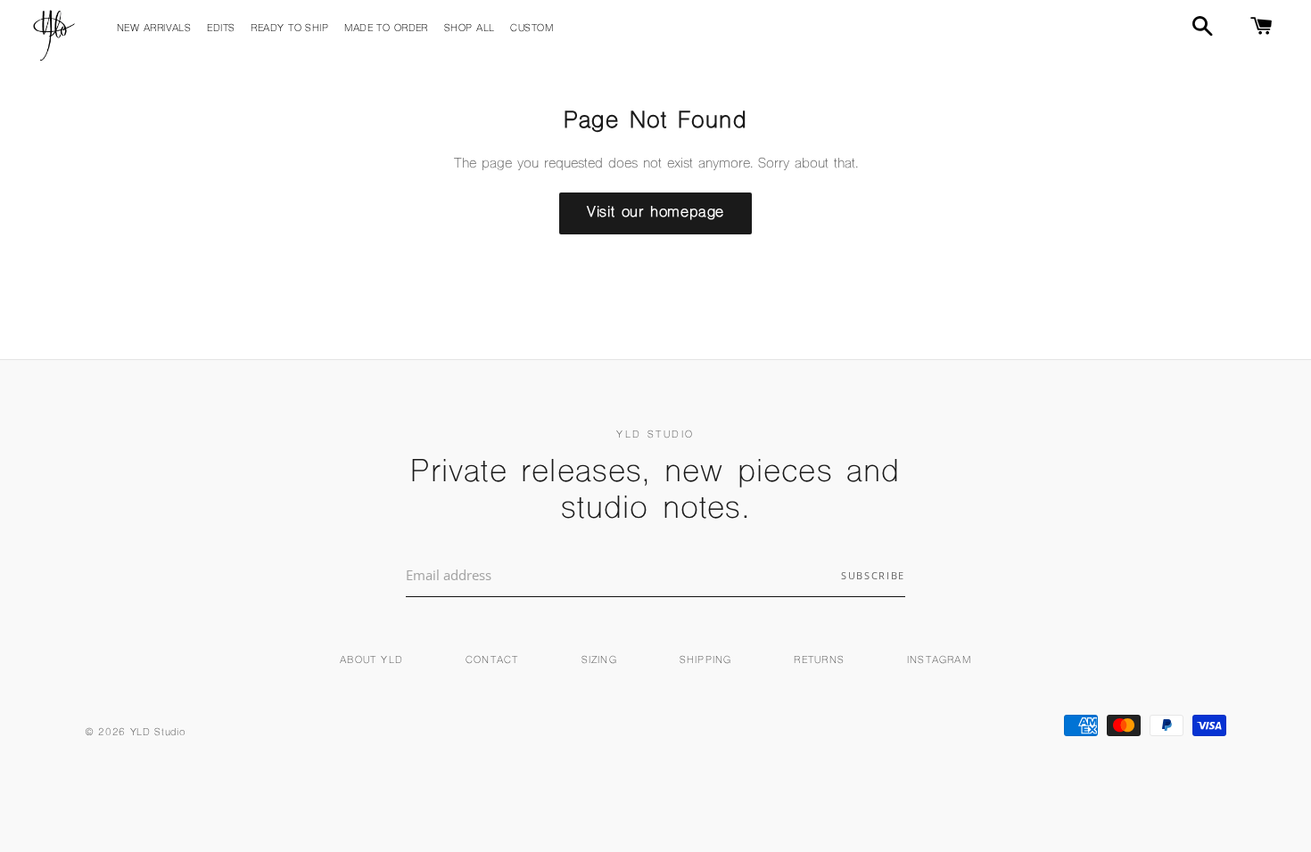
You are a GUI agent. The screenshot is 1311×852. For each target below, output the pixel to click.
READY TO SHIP (289, 29)
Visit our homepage (655, 213)
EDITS (221, 29)
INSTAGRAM (939, 661)
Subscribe (873, 575)
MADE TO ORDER (386, 29)
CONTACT (492, 661)
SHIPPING (706, 661)
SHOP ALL (469, 29)
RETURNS (819, 661)
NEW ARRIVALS (154, 29)
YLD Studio (158, 733)
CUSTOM (531, 29)
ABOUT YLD (371, 661)
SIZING (599, 661)
